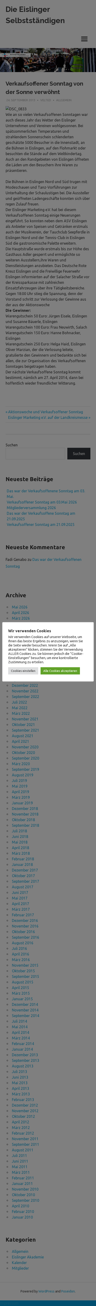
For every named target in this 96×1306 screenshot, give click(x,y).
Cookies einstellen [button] (23, 670)
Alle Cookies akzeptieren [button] (60, 670)
